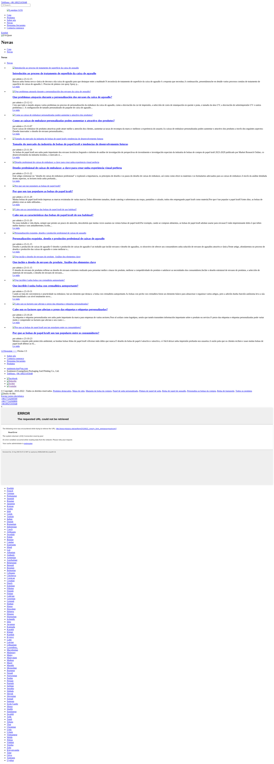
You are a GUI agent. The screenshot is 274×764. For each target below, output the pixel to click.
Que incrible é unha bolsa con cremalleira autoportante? (45, 285)
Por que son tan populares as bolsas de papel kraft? (43, 191)
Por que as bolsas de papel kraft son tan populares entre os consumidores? (56, 332)
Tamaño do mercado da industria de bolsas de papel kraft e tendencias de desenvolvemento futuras (70, 144)
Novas (10, 23)
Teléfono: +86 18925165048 (14, 2)
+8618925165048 (9, 404)
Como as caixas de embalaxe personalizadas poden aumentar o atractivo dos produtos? (64, 120)
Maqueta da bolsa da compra (99, 391)
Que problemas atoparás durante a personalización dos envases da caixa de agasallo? (62, 97)
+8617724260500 (9, 398)
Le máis (16, 86)
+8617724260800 (9, 401)
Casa (9, 15)
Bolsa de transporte (225, 391)
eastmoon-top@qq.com (17, 368)
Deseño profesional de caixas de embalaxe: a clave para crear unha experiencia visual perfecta (67, 167)
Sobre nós (11, 20)
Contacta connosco (15, 28)
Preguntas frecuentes (16, 25)
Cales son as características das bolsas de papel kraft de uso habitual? (53, 214)
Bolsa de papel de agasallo (174, 391)
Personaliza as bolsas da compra (201, 391)
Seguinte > (9, 351)
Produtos (11, 17)
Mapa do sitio (78, 391)
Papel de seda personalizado (125, 391)
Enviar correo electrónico (12, 396)
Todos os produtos (243, 391)
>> (15, 351)
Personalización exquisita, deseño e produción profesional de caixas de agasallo (59, 238)
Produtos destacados (62, 391)
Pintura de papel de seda (150, 391)
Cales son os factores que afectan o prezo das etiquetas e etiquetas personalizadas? (60, 309)
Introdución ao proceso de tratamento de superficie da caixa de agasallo (54, 73)
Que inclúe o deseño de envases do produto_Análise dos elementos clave (54, 262)
